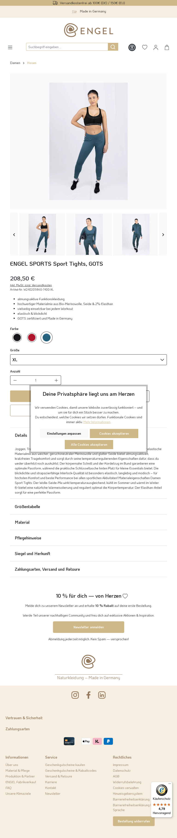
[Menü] (169, 784)
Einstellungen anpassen (64, 433)
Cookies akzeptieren (114, 433)
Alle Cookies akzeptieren (89, 444)
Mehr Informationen (96, 422)
